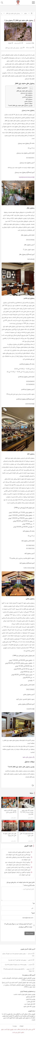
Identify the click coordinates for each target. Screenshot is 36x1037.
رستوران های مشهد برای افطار (13, 13)
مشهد (25, 13)
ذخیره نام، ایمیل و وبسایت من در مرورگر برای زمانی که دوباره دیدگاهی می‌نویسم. (18, 925)
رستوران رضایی (28, 101)
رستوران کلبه (29, 99)
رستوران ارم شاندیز (27, 97)
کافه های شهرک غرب (29, 1004)
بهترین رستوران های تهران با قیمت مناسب (24, 994)
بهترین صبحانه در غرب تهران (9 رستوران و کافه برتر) (15, 964)
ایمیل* (33, 913)
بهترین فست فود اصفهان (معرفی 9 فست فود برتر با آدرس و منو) (18, 982)
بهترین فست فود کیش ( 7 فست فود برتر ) (17, 960)
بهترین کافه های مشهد (29, 1006)
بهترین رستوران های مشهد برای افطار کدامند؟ (20, 105)
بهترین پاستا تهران (30, 999)
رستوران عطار (28, 95)
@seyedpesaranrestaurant (26, 177)
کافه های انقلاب (31, 1002)
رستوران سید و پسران (26, 93)
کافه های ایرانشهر (30, 997)
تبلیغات (21, 1026)
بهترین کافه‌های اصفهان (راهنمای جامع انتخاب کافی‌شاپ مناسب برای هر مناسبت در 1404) (18, 979)
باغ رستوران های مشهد (28, 757)
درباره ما (15, 1026)
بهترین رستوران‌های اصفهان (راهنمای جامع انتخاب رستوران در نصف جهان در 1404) (19, 986)
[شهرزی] (18, 2)
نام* (34, 903)
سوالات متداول (28, 103)
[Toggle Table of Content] (30, 88)
